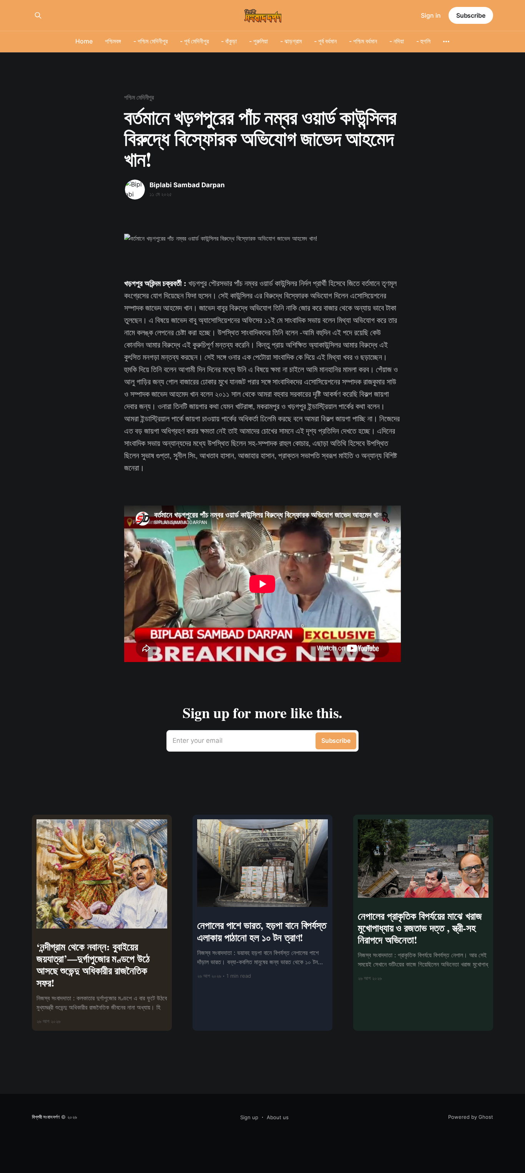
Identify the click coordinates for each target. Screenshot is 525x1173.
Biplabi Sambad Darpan (187, 185)
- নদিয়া (396, 41)
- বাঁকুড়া (229, 41)
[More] (446, 41)
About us (278, 1117)
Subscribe (470, 15)
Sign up (249, 1117)
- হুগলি (423, 41)
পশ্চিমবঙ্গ (113, 41)
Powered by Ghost (470, 1117)
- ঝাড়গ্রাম (291, 41)
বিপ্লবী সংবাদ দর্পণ (46, 1117)
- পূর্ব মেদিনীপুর (194, 41)
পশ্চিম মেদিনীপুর (139, 97)
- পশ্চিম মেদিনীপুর (150, 41)
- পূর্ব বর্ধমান (325, 41)
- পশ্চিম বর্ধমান (363, 41)
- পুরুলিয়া (258, 41)
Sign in (431, 15)
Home (84, 41)
